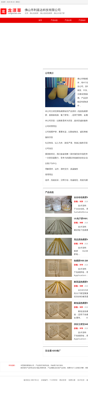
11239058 (53, 380)
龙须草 (3, 2)
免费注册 (71, 380)
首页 (40, 20)
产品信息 (54, 20)
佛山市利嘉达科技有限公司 (43, 10)
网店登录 (62, 380)
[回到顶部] (85, 391)
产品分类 (68, 20)
